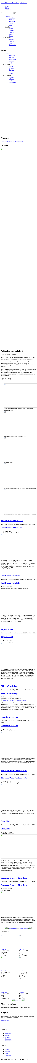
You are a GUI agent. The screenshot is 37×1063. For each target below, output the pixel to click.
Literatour (11, 23)
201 (10, 928)
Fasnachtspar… (5, 971)
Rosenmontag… (23, 949)
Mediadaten (8, 9)
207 (23, 928)
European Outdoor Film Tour (14, 878)
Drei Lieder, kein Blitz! (11, 576)
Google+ (7, 1051)
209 (27, 928)
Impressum (8, 1033)
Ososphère (5, 821)
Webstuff (11, 39)
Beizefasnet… (23, 971)
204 (16, 928)
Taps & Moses (7, 629)
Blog (10, 25)
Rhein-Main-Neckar (10, 3)
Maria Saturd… (5, 992)
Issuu (6, 1053)
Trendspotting (12, 45)
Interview (11, 19)
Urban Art (11, 41)
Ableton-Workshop (9, 686)
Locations (11, 30)
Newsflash (12, 18)
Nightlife (7, 27)
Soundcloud (8, 1055)
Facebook (7, 1049)
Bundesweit (24, 3)
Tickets (11, 36)
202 (12, 928)
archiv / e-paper (5, 1020)
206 (21, 928)
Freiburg (3, 3)
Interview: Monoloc (9, 717)
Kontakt (7, 6)
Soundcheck (12, 21)
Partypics (11, 32)
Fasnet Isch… (4, 949)
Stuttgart (18, 3)
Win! (10, 43)
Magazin (7, 16)
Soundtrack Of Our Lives (12, 520)
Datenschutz (8, 1040)
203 (14, 928)
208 (25, 928)
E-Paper (7, 8)
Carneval (21, 992)
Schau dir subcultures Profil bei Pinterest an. (13, 141)
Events (11, 28)
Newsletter (8, 1039)
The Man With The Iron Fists (14, 770)
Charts (10, 34)
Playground (8, 37)
